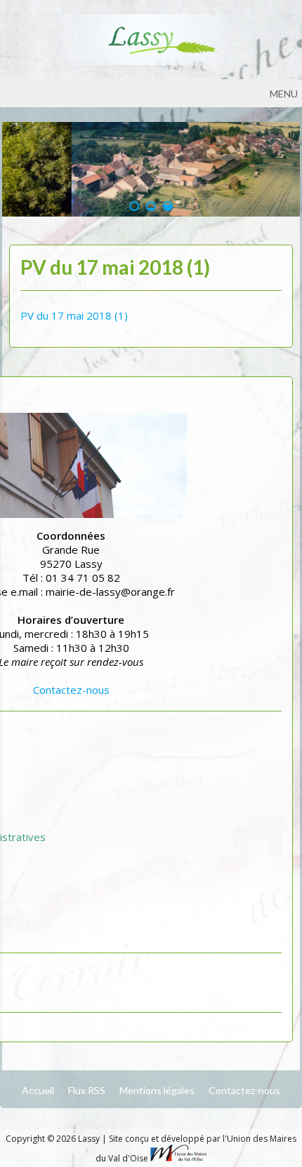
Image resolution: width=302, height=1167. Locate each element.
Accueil (38, 1090)
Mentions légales (157, 1090)
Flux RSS (86, 1090)
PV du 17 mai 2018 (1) (74, 315)
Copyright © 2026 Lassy (54, 1139)
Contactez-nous (71, 690)
